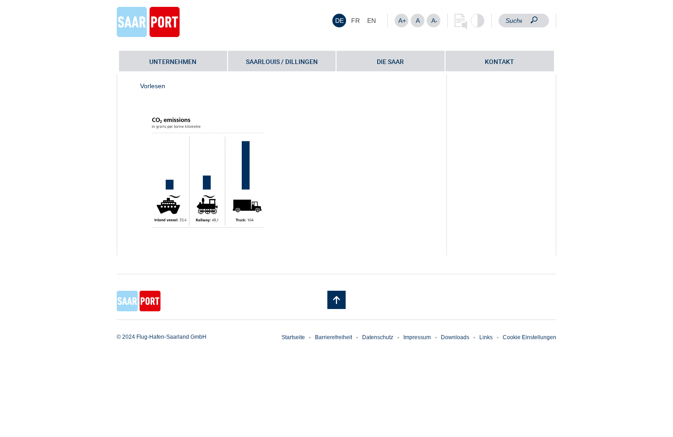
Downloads (455, 337)
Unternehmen (172, 61)
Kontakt (499, 61)
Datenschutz (377, 337)
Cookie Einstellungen (529, 337)
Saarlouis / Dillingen (282, 61)
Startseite (293, 337)
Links (486, 337)
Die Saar (390, 61)
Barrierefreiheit (333, 337)
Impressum (417, 337)
